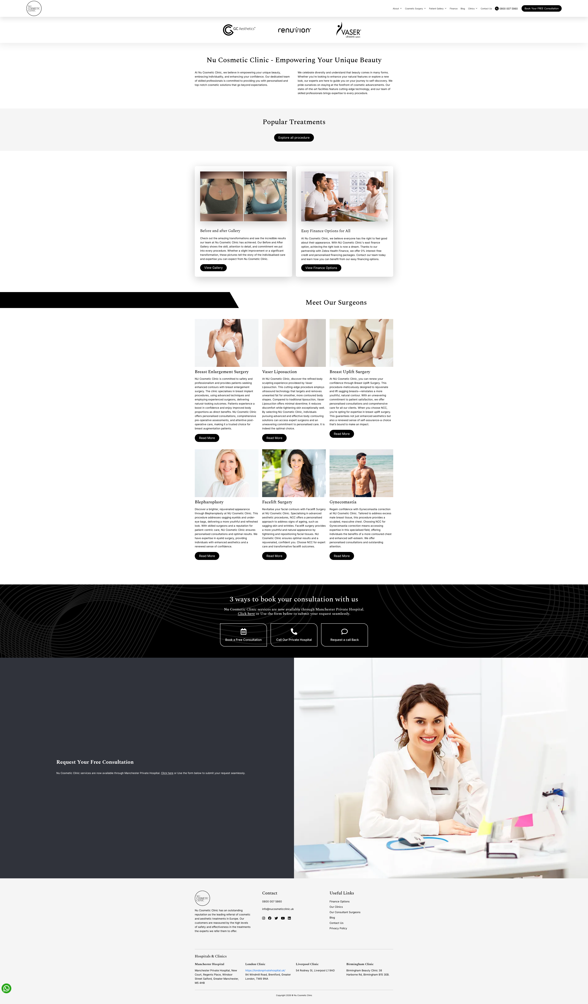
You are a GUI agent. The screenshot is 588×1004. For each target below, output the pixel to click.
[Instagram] (263, 918)
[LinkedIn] (289, 918)
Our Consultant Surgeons (345, 912)
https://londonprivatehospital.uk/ (265, 970)
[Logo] (34, 8)
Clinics (471, 8)
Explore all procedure (294, 137)
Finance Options (340, 901)
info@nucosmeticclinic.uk (278, 909)
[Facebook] (269, 918)
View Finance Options (321, 268)
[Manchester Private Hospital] (202, 898)
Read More (207, 438)
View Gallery (213, 268)
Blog (463, 8)
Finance (454, 8)
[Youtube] (283, 918)
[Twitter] (276, 918)
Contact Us (486, 8)
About (396, 8)
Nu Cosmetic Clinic (303, 995)
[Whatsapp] (6, 988)
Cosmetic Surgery (414, 8)
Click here (246, 613)
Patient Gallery (436, 8)
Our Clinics (336, 906)
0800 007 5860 (272, 901)
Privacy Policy (338, 928)
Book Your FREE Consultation (542, 8)
